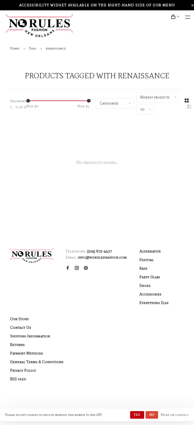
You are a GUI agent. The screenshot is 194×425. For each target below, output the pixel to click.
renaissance (56, 48)
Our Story (19, 318)
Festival (146, 259)
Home (14, 48)
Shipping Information (30, 336)
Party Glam (149, 276)
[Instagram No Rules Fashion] (77, 268)
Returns (17, 344)
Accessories (150, 294)
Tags (32, 48)
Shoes (145, 285)
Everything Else (154, 302)
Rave (143, 268)
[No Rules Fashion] (31, 255)
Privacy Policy (23, 370)
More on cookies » (175, 415)
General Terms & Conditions (36, 361)
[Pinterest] (86, 268)
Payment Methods (26, 353)
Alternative (150, 251)
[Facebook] (68, 268)
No (151, 414)
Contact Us (20, 327)
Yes (137, 414)
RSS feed (18, 379)
